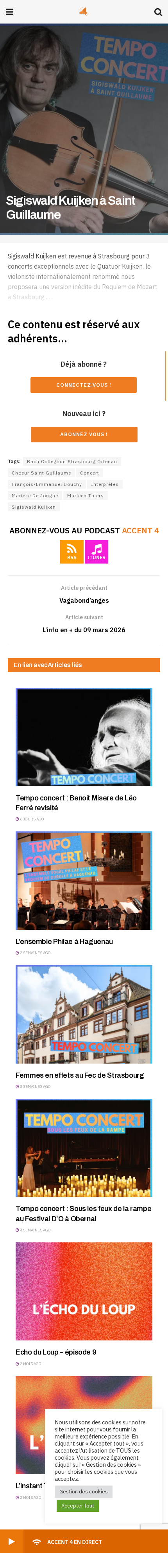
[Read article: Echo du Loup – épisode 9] (84, 1291)
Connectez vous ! (83, 385)
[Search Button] (158, 12)
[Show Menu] (9, 12)
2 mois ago (30, 1363)
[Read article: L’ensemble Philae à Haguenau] (84, 880)
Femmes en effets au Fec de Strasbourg (80, 1075)
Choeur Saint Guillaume (41, 473)
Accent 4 (140, 530)
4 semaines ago (35, 1230)
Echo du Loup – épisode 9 (56, 1352)
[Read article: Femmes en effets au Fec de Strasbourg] (84, 1014)
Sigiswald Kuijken (34, 507)
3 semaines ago (35, 1086)
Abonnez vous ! (84, 434)
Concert (89, 473)
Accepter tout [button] (77, 1505)
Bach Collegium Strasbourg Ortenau (72, 461)
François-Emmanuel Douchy (47, 484)
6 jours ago (31, 819)
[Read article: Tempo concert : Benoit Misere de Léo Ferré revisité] (84, 737)
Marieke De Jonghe (35, 495)
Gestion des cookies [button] (83, 1491)
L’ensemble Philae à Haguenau (64, 942)
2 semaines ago (35, 952)
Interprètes (105, 484)
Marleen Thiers (85, 495)
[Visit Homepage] (84, 12)
